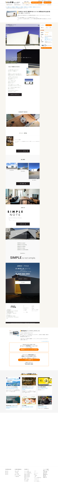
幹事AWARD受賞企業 (26, 479)
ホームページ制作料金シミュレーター (28, 4)
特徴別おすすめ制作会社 (27, 475)
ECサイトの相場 (16, 473)
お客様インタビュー (26, 478)
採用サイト (35, 474)
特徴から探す (6, 474)
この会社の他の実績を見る (45, 341)
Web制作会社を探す (9, 4)
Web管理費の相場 (17, 476)
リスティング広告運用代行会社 (37, 477)
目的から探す (6, 473)
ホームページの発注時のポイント (28, 473)
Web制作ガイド (26, 469)
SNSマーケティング (36, 478)
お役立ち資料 (49, 4)
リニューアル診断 (45, 469)
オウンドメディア (36, 473)
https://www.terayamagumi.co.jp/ (48, 36)
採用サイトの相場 (17, 474)
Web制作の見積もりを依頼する (36, 2)
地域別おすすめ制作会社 (27, 474)
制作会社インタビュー (26, 477)
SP (50, 27)
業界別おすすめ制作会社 (27, 476)
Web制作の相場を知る (17, 4)
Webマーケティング (36, 479)
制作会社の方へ (45, 474)
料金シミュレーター (46, 470)
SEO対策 (35, 476)
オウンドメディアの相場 (17, 475)
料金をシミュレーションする (29, 349)
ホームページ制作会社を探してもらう (40, 4)
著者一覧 (44, 475)
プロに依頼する (29, 359)
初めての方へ (45, 473)
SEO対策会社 (35, 475)
